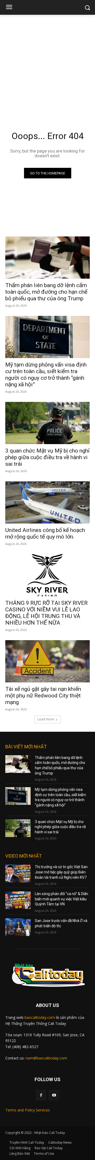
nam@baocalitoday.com (46, 1058)
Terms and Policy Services (27, 1110)
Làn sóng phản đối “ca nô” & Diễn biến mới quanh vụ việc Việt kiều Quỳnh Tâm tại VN (61, 899)
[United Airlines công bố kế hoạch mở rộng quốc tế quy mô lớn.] (47, 502)
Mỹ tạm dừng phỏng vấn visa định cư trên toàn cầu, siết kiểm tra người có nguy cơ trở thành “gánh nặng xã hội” (46, 375)
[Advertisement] (47, 64)
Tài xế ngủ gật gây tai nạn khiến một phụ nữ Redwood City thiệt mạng (43, 695)
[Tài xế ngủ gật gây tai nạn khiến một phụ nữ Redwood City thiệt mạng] (47, 661)
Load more (45, 719)
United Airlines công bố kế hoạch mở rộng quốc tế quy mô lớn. (45, 533)
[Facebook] (41, 1095)
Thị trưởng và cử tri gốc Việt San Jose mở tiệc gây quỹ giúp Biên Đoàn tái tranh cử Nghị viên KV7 (61, 872)
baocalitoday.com (40, 1017)
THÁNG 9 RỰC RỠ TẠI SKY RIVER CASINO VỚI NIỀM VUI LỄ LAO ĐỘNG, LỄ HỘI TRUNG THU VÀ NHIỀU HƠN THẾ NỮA (46, 613)
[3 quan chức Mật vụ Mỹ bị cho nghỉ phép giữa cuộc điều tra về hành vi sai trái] (47, 423)
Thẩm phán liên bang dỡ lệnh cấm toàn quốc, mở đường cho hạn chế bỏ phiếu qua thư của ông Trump (46, 292)
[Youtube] (54, 1095)
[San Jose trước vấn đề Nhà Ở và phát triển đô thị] (18, 927)
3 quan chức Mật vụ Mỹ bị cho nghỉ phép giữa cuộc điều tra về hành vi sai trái (47, 457)
